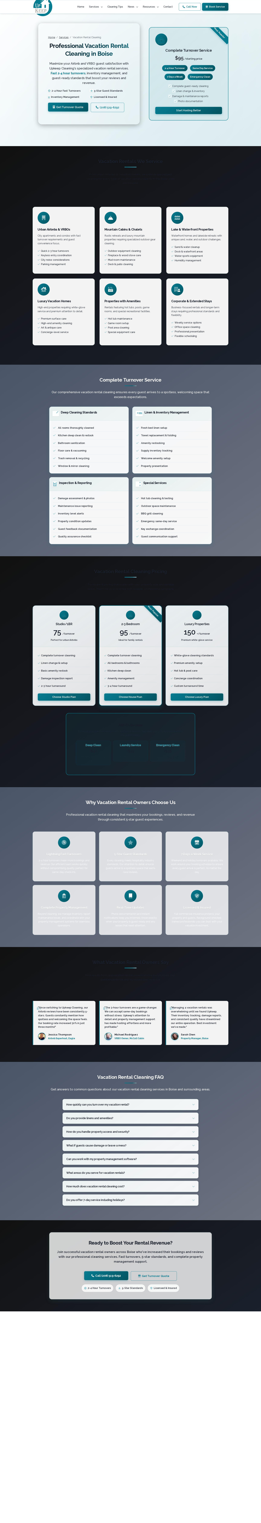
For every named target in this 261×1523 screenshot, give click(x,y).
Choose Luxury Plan (197, 697)
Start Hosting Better (188, 110)
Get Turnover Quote (69, 107)
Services (64, 37)
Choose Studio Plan (64, 697)
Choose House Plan (130, 697)
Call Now (191, 6)
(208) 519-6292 (109, 107)
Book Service (217, 6)
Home (51, 37)
